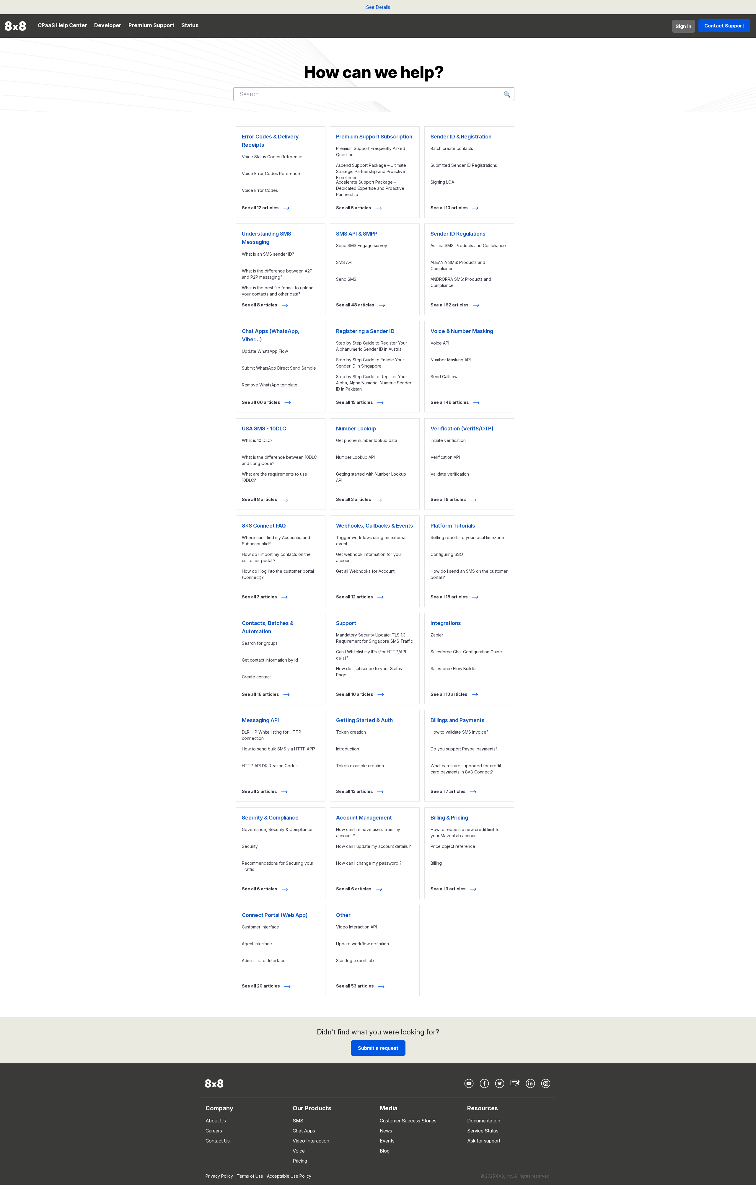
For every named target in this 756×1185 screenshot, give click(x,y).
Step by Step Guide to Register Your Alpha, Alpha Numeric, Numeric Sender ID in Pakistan (373, 382)
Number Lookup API (355, 457)
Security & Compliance (270, 818)
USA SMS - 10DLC (264, 428)
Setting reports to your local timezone (467, 537)
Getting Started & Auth (364, 720)
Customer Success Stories (408, 1121)
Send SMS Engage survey (361, 245)
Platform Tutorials (453, 526)
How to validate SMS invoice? (459, 731)
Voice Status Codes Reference (272, 156)
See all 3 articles (354, 499)
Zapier (437, 634)
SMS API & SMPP (356, 234)
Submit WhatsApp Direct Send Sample (279, 367)
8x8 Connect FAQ (264, 526)
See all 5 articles (354, 207)
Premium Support (151, 25)
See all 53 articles (355, 985)
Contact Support (724, 26)
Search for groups (260, 643)
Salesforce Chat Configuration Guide (466, 651)
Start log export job (355, 960)
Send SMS (346, 279)
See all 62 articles (450, 304)
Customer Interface (260, 926)
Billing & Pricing (449, 818)
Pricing (300, 1161)
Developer (107, 25)
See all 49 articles (450, 402)
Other (343, 915)
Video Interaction (311, 1141)
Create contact (256, 676)
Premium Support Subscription (374, 136)
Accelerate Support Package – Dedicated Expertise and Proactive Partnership (370, 188)
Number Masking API (451, 359)
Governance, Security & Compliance (277, 829)
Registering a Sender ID (365, 331)
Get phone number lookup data (366, 440)
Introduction (347, 748)
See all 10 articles (450, 207)
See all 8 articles (260, 304)
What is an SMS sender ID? (268, 254)
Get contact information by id (270, 659)
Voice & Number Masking (462, 331)
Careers (214, 1131)
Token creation (351, 731)
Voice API (440, 342)
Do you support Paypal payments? (464, 748)
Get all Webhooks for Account (365, 571)
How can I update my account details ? (373, 846)
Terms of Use (250, 1176)
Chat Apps (304, 1131)
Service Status (482, 1131)
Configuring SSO (447, 554)
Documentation (483, 1121)
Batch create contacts (452, 148)
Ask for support (483, 1141)
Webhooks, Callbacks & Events (374, 526)
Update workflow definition (362, 943)
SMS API (344, 262)
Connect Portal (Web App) (275, 915)
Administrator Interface (264, 960)
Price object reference (453, 846)
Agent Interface (257, 943)
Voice (299, 1151)
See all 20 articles (261, 985)
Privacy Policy (219, 1176)
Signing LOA (442, 182)
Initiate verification (448, 440)
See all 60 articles (261, 402)
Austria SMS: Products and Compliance (468, 245)
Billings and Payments (458, 720)
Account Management (364, 818)
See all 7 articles (449, 791)
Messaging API (260, 720)
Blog (385, 1151)
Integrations (446, 623)
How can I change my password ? (369, 863)
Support (346, 623)
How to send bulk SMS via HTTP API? (278, 748)
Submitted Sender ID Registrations (464, 165)
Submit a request (378, 1048)
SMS (298, 1121)
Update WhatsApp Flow (265, 351)
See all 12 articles (261, 207)
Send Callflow (444, 376)
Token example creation (360, 765)
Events (387, 1141)
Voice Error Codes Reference (271, 173)
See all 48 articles (355, 304)
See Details (378, 7)
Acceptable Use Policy (289, 1176)
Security (250, 846)
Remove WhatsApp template (269, 384)
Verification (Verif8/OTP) (462, 428)
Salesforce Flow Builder (454, 668)
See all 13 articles (449, 694)
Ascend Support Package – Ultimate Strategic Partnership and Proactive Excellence (371, 171)
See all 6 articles (449, 499)
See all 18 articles (450, 596)
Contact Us (218, 1141)
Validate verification (450, 473)
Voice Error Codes (260, 190)
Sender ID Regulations (458, 234)
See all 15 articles (355, 402)
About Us (216, 1121)
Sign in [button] (683, 26)
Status (189, 25)
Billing (436, 863)
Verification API (445, 457)
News (386, 1131)
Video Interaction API (356, 926)
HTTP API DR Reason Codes (270, 765)
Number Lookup (356, 428)
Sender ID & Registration (461, 136)
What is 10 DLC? (257, 440)
